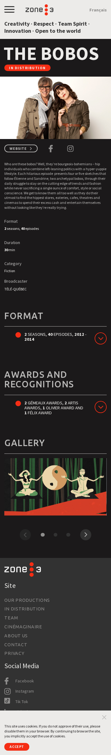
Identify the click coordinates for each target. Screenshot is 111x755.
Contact (15, 644)
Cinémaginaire (23, 626)
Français (98, 10)
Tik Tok (21, 701)
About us (16, 635)
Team (11, 617)
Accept (17, 746)
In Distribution (24, 608)
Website (18, 148)
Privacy (14, 653)
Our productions (27, 600)
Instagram (24, 691)
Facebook (24, 681)
